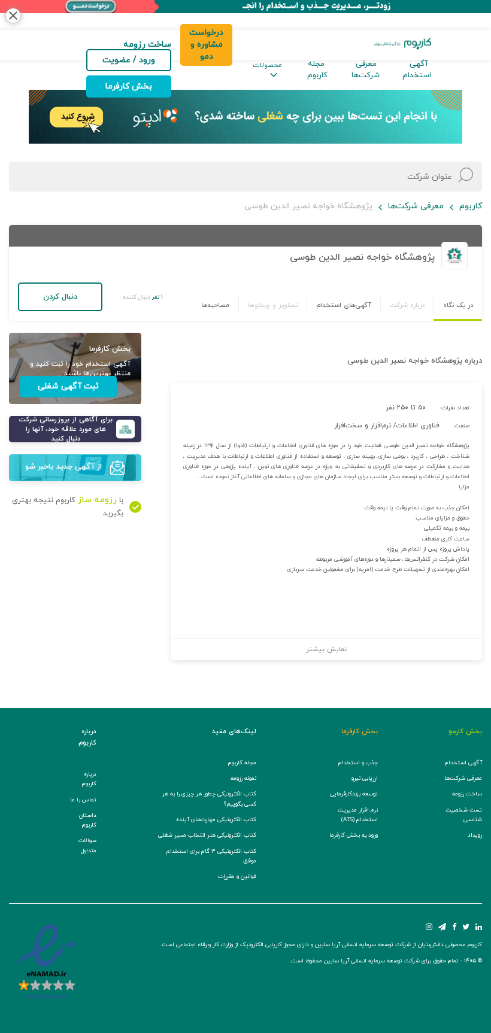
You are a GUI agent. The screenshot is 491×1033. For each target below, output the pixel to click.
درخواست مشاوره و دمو (206, 44)
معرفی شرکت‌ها (365, 70)
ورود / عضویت (128, 60)
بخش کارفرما (128, 86)
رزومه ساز (97, 500)
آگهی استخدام (416, 70)
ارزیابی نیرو (364, 778)
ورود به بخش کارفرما (353, 835)
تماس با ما (83, 800)
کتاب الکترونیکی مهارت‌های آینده (216, 820)
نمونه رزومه (243, 778)
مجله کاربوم (317, 70)
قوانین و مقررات (237, 876)
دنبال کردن (60, 296)
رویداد (475, 835)
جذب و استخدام (358, 763)
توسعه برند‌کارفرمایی (354, 794)
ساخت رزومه (467, 794)
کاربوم (470, 206)
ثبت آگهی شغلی (68, 386)
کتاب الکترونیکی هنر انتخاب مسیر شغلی (207, 835)
